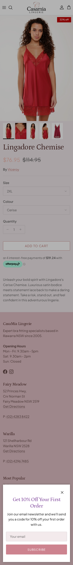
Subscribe (37, 549)
